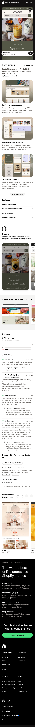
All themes (18, 462)
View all (20, 496)
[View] (15, 314)
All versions (15, 475)
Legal (20, 688)
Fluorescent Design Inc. (11, 76)
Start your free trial (17, 635)
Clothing (5, 657)
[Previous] (26, 299)
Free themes (22, 661)
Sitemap (5, 720)
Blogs (4, 691)
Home (4, 669)
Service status (23, 691)
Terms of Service (7, 706)
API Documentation (8, 684)
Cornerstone (13, 69)
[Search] (27, 2)
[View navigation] (31, 2)
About (20, 681)
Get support (7, 462)
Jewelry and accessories (6, 665)
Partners (21, 684)
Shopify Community (8, 688)
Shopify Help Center (8, 681)
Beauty (4, 661)
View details (6, 475)
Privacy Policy (6, 711)
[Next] (31, 299)
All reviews (7, 354)
